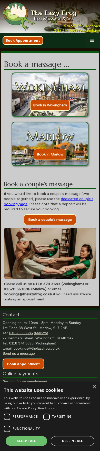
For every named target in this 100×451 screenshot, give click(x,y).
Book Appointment (23, 40)
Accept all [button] (26, 441)
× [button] (94, 387)
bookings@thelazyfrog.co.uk (36, 348)
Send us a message (19, 353)
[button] (92, 40)
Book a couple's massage (50, 219)
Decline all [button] (72, 441)
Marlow (41, 333)
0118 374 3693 (21, 343)
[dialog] (50, 416)
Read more (46, 408)
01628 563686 (21, 333)
